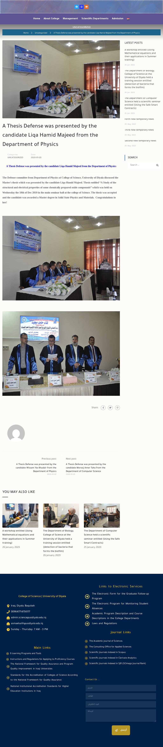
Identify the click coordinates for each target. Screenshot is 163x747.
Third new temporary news (139, 130)
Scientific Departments (95, 19)
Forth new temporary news (139, 119)
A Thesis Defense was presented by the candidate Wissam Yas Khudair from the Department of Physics (36, 468)
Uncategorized (41, 33)
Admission (117, 19)
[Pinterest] (117, 407)
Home (36, 19)
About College (51, 19)
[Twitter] (110, 407)
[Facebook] (76, 7)
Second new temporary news (140, 141)
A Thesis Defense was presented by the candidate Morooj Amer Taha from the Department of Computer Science (86, 468)
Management (70, 19)
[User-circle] (81, 7)
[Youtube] (86, 7)
